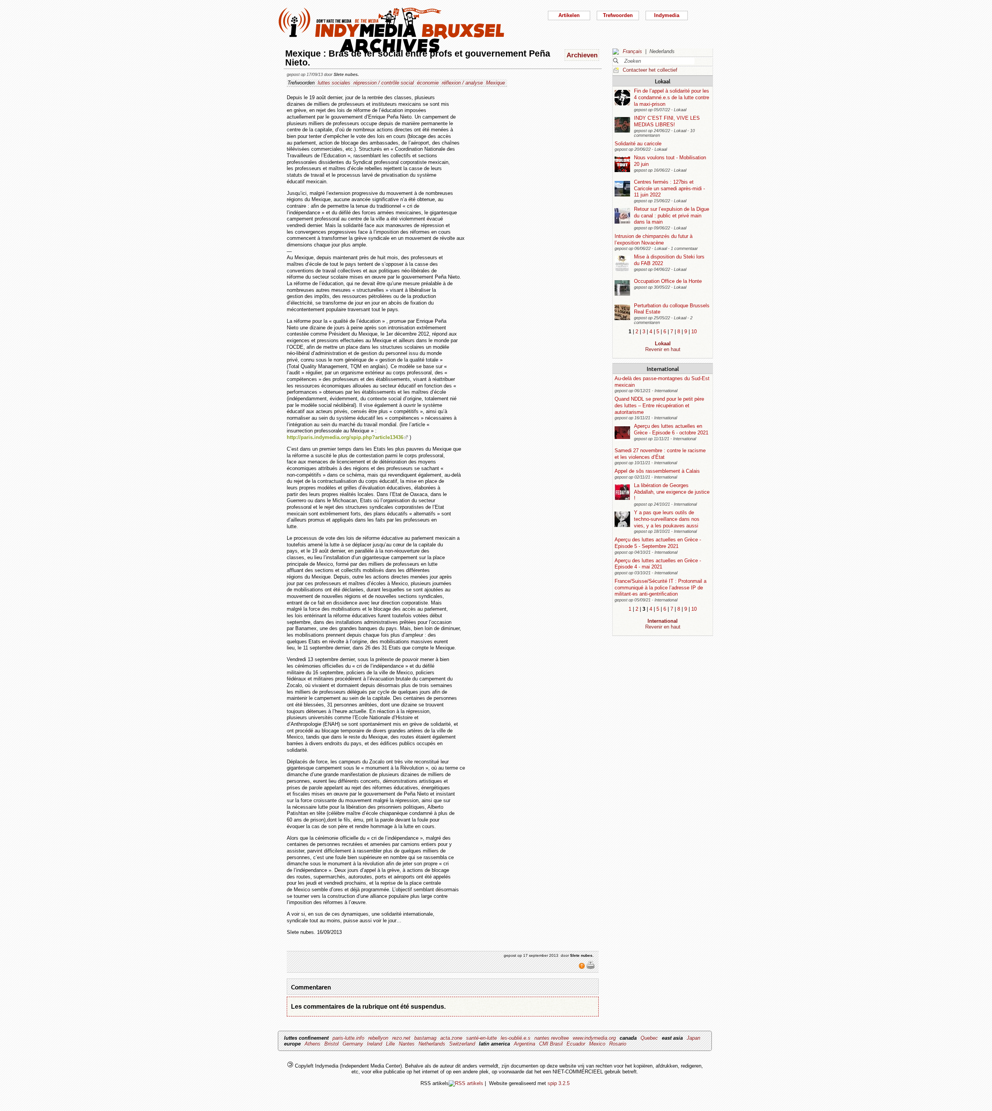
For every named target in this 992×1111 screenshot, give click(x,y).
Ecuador (576, 1044)
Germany (353, 1044)
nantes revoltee (551, 1038)
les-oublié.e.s (515, 1038)
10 (694, 331)
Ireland (374, 1044)
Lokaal (662, 81)
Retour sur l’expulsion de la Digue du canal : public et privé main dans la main (671, 215)
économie (428, 83)
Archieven (582, 55)
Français (632, 51)
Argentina (524, 1044)
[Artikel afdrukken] (590, 967)
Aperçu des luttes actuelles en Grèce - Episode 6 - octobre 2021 (671, 429)
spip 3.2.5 (559, 1083)
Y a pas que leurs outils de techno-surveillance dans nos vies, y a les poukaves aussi (666, 519)
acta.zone (451, 1038)
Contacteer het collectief (650, 70)
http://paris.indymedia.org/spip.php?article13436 (345, 437)
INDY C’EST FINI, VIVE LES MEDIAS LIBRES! (667, 121)
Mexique (495, 83)
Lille (390, 1044)
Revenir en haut (662, 349)
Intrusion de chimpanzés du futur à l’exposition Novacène (653, 239)
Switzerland (462, 1044)
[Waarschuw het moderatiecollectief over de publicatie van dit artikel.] (582, 967)
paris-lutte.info (348, 1038)
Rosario (617, 1044)
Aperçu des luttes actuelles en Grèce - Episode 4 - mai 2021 (658, 564)
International (663, 368)
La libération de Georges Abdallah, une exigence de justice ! (672, 491)
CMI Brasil (551, 1044)
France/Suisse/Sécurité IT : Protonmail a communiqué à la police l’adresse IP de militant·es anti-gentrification (660, 587)
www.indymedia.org (594, 1038)
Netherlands (431, 1044)
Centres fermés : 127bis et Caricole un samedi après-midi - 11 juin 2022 (669, 188)
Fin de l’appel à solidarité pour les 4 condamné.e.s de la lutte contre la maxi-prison (671, 97)
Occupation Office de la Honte (668, 281)
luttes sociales (334, 83)
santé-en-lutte (481, 1038)
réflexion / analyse (462, 83)
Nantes (407, 1044)
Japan (693, 1038)
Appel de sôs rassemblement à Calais (657, 471)
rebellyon (378, 1038)
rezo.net (401, 1038)
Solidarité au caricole (638, 143)
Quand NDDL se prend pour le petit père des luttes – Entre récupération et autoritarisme (659, 405)
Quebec (649, 1038)
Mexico (597, 1044)
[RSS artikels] (466, 1083)
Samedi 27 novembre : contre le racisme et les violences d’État (660, 454)
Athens (312, 1044)
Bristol (331, 1044)
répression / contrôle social (383, 83)
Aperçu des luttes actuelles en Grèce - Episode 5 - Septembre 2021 (658, 543)
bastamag (425, 1038)
